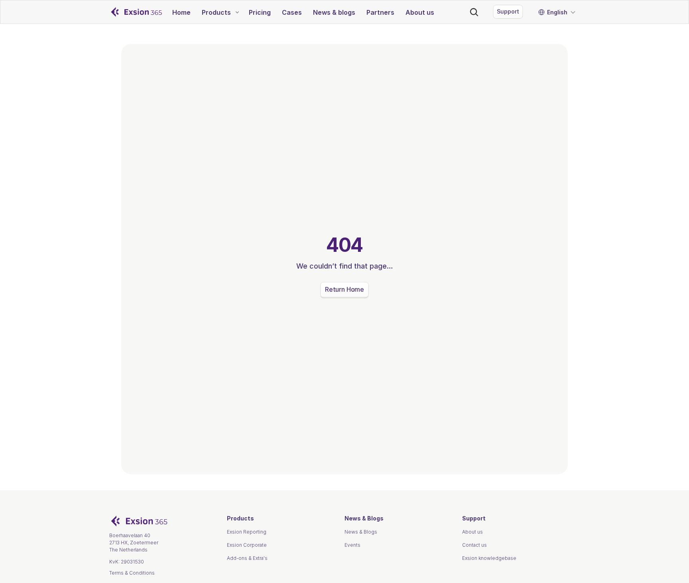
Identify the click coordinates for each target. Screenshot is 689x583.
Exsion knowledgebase (489, 558)
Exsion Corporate (247, 545)
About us (472, 532)
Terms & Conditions (132, 573)
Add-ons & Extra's (247, 558)
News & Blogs (360, 532)
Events (352, 545)
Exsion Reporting (246, 532)
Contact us (474, 545)
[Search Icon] (474, 12)
